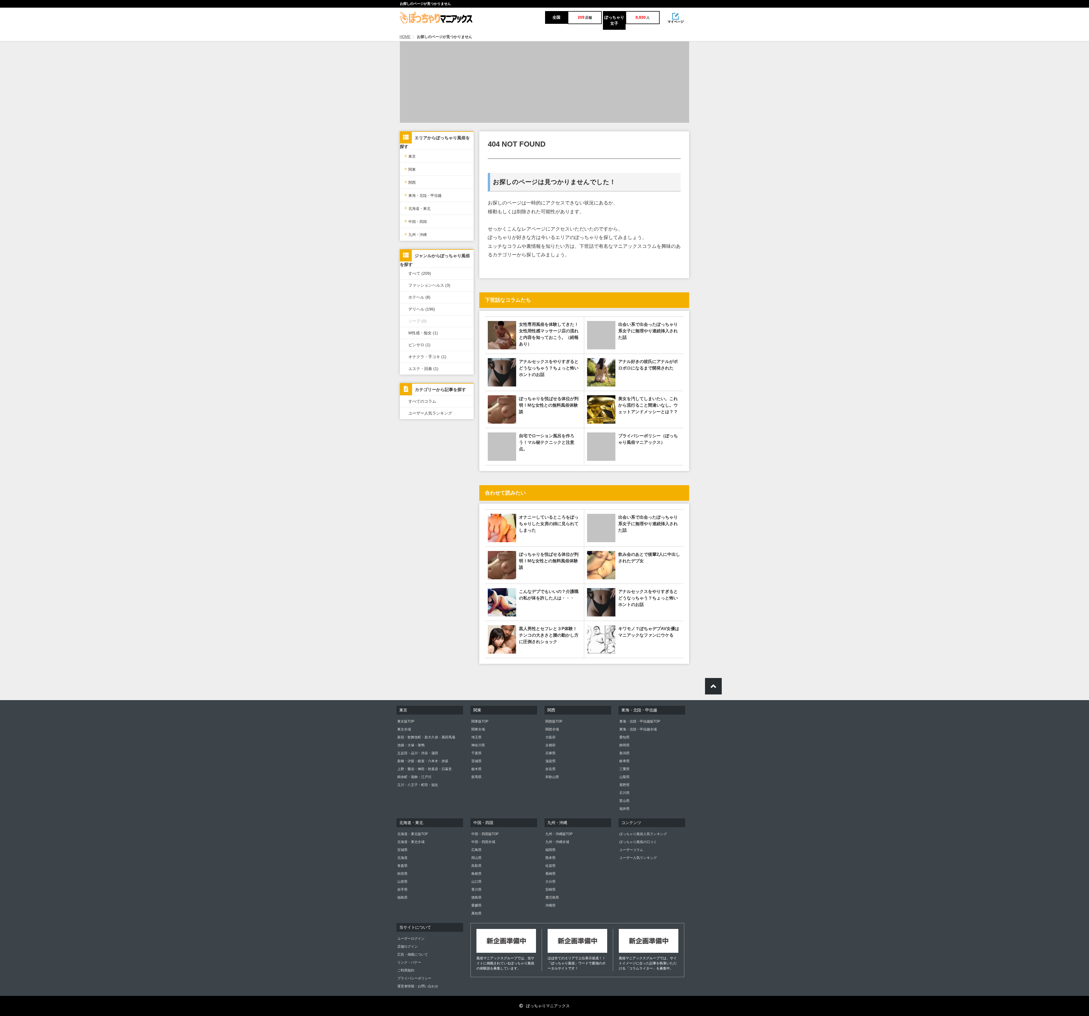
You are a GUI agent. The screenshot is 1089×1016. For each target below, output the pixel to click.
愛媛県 (476, 905)
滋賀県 (550, 761)
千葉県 (476, 753)
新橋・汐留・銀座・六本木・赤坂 (422, 761)
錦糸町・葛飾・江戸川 (414, 777)
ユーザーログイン (411, 939)
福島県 (402, 897)
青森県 (402, 866)
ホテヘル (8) (419, 297)
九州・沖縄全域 (557, 842)
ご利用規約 (405, 970)
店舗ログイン (407, 947)
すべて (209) (419, 273)
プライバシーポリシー (414, 978)
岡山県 (476, 858)
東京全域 (404, 729)
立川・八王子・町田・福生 (417, 785)
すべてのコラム (422, 401)
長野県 (624, 785)
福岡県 (550, 850)
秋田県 (402, 874)
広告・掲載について (412, 954)
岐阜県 (624, 761)
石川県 (624, 793)
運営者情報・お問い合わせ (417, 986)
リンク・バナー (409, 962)
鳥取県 (476, 866)
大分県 (550, 882)
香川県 (476, 890)
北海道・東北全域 (411, 842)
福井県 (624, 809)
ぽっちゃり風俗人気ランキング (643, 834)
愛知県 (624, 737)
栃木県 (476, 769)
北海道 (402, 858)
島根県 (476, 874)
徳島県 (476, 897)
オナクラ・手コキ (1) (427, 356)
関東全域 (478, 729)
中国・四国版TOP (485, 834)
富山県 (624, 801)
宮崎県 (550, 890)
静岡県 (624, 745)
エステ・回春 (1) (423, 368)
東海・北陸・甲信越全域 (638, 729)
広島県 (476, 850)
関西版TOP (553, 721)
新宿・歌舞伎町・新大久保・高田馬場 (426, 737)
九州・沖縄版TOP (559, 834)
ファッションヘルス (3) (429, 285)
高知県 (476, 913)
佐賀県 (550, 866)
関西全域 (552, 729)
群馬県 (476, 777)
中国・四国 (415, 221)
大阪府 (550, 737)
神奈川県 (478, 745)
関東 (410, 169)
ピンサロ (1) (419, 345)
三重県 (624, 769)
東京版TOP (405, 721)
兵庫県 (550, 753)
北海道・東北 (417, 208)
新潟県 (624, 753)
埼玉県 (476, 737)
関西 (410, 182)
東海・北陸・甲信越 (423, 195)
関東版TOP (479, 721)
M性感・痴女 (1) (423, 333)
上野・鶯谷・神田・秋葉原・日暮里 (424, 769)
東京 (410, 156)
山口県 (476, 882)
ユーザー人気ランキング (430, 413)
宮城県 (402, 850)
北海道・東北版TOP (412, 834)
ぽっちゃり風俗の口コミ (638, 842)
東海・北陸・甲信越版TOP (639, 721)
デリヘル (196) (421, 309)
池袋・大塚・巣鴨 (411, 745)
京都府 (550, 745)
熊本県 (550, 858)
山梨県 (624, 777)
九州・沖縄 (415, 234)
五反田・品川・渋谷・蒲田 (417, 753)
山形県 (402, 882)
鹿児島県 (552, 897)
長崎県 (550, 874)
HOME (405, 37)
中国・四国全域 (483, 842)
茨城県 (476, 761)
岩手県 (402, 890)
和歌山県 (552, 777)
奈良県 (550, 769)
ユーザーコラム (631, 850)
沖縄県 (550, 905)
